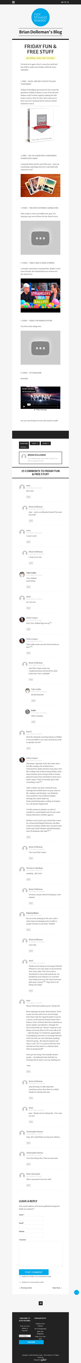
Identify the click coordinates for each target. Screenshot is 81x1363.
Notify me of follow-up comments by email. (36, 1276)
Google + (24, 447)
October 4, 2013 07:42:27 (35, 575)
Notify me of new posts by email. (33, 1282)
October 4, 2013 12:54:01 (35, 1176)
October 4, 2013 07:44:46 (35, 620)
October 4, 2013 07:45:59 (35, 641)
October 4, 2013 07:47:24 (37, 665)
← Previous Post (25, 1288)
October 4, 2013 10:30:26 (35, 1003)
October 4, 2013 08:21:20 (40, 713)
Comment (22, 1240)
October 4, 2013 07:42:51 (37, 509)
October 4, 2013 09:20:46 (37, 891)
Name (21, 1215)
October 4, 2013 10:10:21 (35, 915)
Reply (28, 497)
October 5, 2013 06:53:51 (37, 1110)
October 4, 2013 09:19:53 (37, 849)
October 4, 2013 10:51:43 (37, 1083)
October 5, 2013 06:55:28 (37, 963)
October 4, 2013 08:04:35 (40, 691)
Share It (46, 443)
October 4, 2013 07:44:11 (37, 554)
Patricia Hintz (32, 913)
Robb (33, 710)
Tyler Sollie (31, 573)
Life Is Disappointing (40, 1329)
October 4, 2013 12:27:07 (35, 1134)
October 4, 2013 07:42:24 (35, 533)
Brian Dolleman (31, 58)
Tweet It (35, 443)
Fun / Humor (50, 58)
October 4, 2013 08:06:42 (35, 760)
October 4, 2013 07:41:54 (35, 488)
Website (21, 1231)
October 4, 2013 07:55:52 (35, 734)
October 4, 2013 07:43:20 (35, 599)
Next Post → (57, 1288)
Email (21, 1223)
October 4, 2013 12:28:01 (35, 1155)
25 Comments (30, 471)
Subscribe (24, 443)
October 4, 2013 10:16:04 (37, 942)
